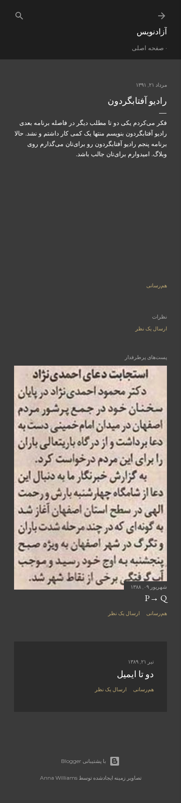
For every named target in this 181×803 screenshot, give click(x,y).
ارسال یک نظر (151, 328)
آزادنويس (152, 31)
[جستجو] (19, 13)
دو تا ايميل (135, 674)
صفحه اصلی (148, 48)
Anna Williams (58, 777)
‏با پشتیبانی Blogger (83, 761)
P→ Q (156, 598)
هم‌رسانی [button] (156, 285)
